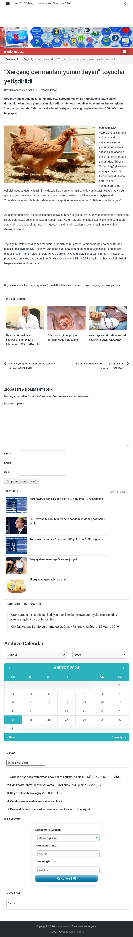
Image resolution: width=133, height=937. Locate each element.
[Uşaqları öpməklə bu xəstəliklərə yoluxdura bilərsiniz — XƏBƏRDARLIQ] (25, 317)
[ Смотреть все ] (117, 492)
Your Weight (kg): (46, 845)
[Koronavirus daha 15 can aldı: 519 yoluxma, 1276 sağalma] (16, 505)
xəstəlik (105, 285)
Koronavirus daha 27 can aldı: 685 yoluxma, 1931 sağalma (66, 539)
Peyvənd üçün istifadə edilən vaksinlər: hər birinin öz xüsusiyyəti (50, 809)
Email (8, 462)
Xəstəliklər (49, 59)
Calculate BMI (66, 878)
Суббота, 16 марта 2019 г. (103, 626)
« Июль (11, 737)
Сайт (7, 472)
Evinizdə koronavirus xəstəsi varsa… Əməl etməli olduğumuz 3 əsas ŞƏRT (56, 785)
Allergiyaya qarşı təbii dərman (47, 579)
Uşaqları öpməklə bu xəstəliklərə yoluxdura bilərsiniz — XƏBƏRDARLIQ (23, 340)
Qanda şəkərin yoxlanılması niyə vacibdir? (36, 801)
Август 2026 (66, 668)
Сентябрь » (119, 737)
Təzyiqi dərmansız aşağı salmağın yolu (53, 559)
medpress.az (14, 51)
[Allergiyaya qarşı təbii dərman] (16, 585)
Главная (10, 59)
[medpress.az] (66, 37)
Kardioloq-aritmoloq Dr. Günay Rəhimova (58, 626)
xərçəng (95, 285)
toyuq (87, 285)
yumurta (116, 285)
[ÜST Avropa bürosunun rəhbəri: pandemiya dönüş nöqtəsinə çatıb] (16, 525)
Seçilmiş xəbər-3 (33, 59)
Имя (7, 453)
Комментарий (14, 403)
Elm (19, 59)
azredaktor (50, 90)
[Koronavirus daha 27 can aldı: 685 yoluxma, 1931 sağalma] (16, 545)
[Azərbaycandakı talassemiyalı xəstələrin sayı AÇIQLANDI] (108, 317)
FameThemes (76, 931)
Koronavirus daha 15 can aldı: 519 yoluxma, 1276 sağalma (66, 498)
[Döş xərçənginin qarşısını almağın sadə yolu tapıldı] (66, 317)
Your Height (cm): (46, 861)
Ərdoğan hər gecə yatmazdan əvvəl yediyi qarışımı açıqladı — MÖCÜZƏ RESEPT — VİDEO (66, 777)
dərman (78, 285)
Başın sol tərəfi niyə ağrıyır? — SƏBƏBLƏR (36, 793)
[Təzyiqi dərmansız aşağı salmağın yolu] (16, 565)
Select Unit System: (48, 829)
